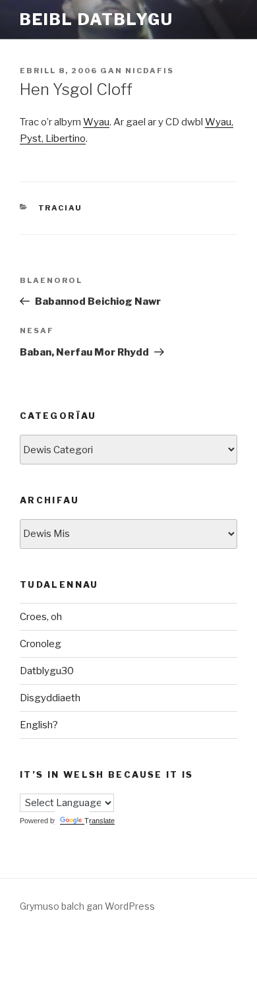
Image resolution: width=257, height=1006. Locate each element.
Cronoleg (40, 644)
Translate (99, 821)
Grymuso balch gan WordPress (87, 906)
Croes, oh (41, 617)
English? (39, 725)
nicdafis (149, 70)
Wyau (96, 122)
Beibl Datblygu (96, 19)
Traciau (60, 207)
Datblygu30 (47, 671)
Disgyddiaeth (50, 698)
